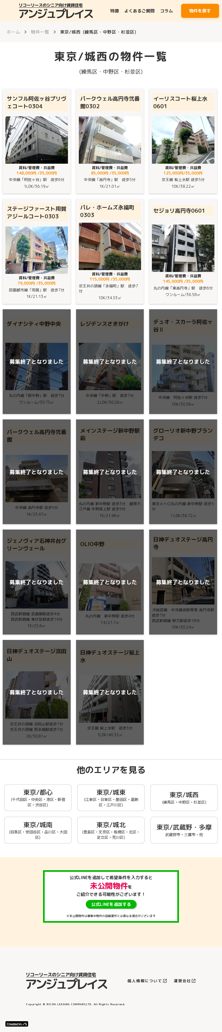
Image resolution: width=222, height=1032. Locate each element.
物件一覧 (40, 32)
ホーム (13, 32)
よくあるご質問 (139, 11)
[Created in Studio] (16, 1024)
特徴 (114, 11)
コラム (166, 11)
